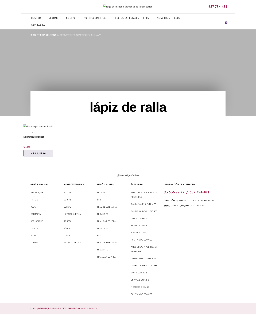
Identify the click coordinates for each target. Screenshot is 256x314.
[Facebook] (165, 213)
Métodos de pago (140, 232)
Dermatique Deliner (34, 136)
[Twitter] (36, 7)
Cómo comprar (139, 218)
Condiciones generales (143, 204)
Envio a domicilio (140, 225)
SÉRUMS (67, 200)
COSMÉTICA (30, 132)
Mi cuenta (102, 192)
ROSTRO (68, 192)
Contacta (35, 214)
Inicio (33, 35)
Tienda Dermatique (48, 35)
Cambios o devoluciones (144, 211)
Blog (33, 207)
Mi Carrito (102, 214)
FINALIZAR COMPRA (106, 221)
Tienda (34, 200)
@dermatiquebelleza (128, 175)
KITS (99, 200)
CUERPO (67, 207)
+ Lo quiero (38, 153)
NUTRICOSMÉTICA (72, 214)
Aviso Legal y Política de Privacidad (144, 194)
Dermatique (36, 192)
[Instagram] (42, 7)
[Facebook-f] (31, 7)
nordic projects (90, 308)
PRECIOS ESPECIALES (107, 207)
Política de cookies (141, 240)
